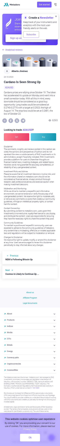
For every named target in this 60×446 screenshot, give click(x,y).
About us (30, 292)
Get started (44, 4)
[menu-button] (55, 4)
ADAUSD (9, 87)
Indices (10, 326)
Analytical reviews (13, 50)
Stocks (9, 332)
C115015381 (35, 388)
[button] (54, 313)
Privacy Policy (30, 429)
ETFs (9, 339)
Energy (10, 351)
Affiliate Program (30, 298)
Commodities (12, 370)
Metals (9, 345)
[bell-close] (56, 16)
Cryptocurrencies (14, 364)
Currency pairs (13, 357)
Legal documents (30, 303)
